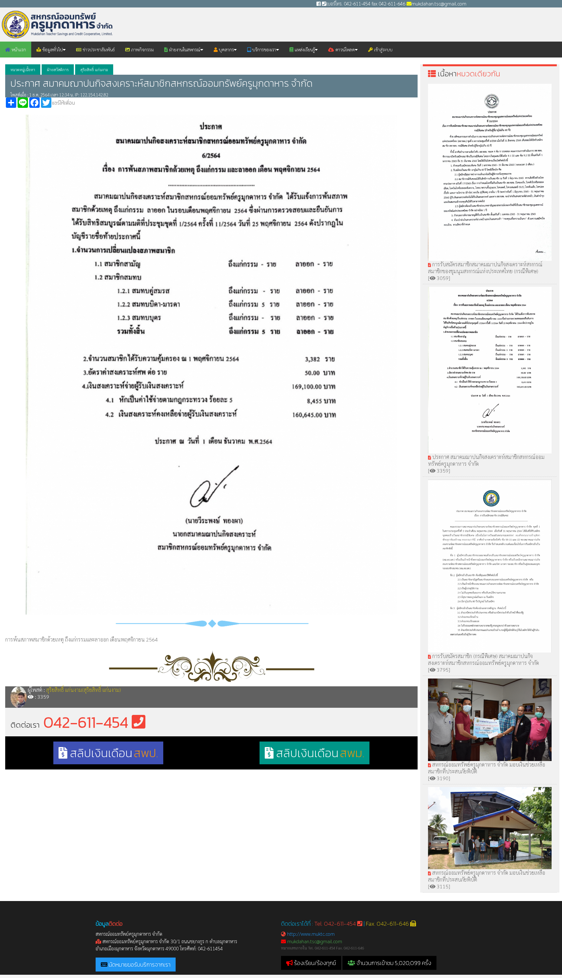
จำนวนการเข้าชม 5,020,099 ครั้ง (393, 963)
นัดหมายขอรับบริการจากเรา (139, 964)
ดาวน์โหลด (344, 49)
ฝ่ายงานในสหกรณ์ (184, 49)
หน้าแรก (18, 49)
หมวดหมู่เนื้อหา (22, 69)
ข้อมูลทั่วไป (52, 49)
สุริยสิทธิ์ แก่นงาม (94, 69)
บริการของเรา (263, 49)
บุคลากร (226, 49)
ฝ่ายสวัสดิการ (58, 69)
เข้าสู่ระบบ (383, 49)
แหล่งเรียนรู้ (304, 49)
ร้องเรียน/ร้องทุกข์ (315, 963)
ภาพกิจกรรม (142, 49)
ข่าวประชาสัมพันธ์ (98, 49)
